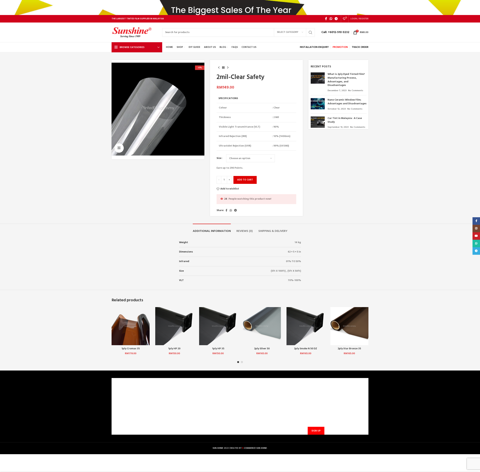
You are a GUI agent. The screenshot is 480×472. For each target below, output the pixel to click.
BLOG (117, 418)
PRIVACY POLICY (123, 412)
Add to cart (245, 180)
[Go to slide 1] (238, 362)
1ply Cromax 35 (131, 348)
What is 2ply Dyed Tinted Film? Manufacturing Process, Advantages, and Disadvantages (346, 79)
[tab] (212, 229)
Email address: (315, 412)
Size (219, 158)
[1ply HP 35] (218, 326)
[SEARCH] (310, 32)
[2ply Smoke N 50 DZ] (305, 326)
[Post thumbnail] (318, 82)
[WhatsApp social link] (330, 19)
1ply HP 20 (174, 348)
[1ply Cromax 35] (131, 326)
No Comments (355, 90)
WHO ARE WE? (122, 392)
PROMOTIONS (186, 418)
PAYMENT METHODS (190, 405)
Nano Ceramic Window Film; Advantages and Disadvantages (347, 102)
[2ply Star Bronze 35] (349, 326)
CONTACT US (186, 392)
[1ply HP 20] (174, 326)
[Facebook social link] (326, 19)
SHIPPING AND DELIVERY (192, 412)
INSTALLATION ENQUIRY (314, 47)
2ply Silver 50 (262, 348)
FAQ (180, 399)
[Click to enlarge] (119, 148)
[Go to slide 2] (242, 362)
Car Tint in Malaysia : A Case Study (345, 120)
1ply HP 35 (218, 348)
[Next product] (228, 67)
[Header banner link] (240, 7)
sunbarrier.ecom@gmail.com (269, 409)
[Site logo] (135, 32)
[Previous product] (219, 67)
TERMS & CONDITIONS (127, 405)
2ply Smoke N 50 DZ (305, 348)
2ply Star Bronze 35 (349, 348)
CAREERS (119, 399)
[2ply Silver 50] (262, 326)
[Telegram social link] (336, 19)
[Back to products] (223, 67)
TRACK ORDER (186, 424)
